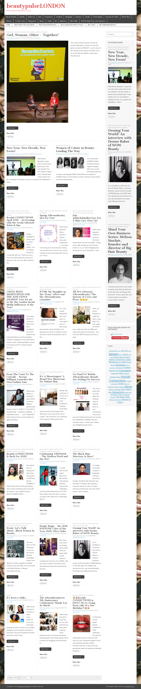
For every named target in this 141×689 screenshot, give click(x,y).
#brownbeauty (113, 351)
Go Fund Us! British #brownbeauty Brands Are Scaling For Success (86, 377)
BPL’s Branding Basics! (107, 25)
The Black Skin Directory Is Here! (83, 455)
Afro (119, 351)
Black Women (11, 17)
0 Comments (37, 38)
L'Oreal (128, 381)
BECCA (121, 354)
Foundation (125, 370)
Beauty (22, 17)
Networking (97, 17)
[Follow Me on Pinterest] (120, 338)
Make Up (31, 17)
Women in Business (115, 400)
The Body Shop (123, 397)
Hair (39, 17)
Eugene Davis (119, 368)
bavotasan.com (129, 686)
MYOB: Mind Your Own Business (93, 21)
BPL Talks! (91, 25)
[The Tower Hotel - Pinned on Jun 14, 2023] (116, 334)
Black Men (126, 17)
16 (31, 678)
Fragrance (49, 17)
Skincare (63, 21)
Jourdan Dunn (115, 377)
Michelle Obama (119, 387)
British (124, 362)
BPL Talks (74, 21)
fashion (127, 368)
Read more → (12, 128)
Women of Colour (112, 17)
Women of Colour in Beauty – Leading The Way (76, 149)
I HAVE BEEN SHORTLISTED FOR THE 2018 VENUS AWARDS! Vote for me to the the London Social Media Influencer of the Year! (21, 299)
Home (8, 25)
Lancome (114, 384)
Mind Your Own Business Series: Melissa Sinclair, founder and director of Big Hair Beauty (120, 240)
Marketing (111, 387)
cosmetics (112, 368)
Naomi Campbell (114, 389)
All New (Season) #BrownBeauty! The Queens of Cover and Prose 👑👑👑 (85, 295)
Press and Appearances (48, 25)
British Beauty (16, 32)
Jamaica (126, 373)
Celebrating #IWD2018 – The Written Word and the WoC (54, 456)
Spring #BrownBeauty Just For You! (52, 216)
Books (87, 17)
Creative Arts (20, 21)
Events (18, 211)
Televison (61, 523)
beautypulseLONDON (36, 6)
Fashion (59, 17)
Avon (129, 351)
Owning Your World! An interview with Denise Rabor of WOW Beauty (86, 531)
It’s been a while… (17, 597)
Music (42, 21)
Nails (49, 21)
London (121, 384)
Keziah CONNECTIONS (63, 145)
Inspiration (10, 289)
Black (125, 355)
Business (79, 17)
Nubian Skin (128, 392)
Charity (9, 21)
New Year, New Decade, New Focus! (26, 149)
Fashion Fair (114, 371)
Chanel (128, 365)
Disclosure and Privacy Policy (72, 25)
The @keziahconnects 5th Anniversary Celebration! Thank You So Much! (53, 601)
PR (56, 21)
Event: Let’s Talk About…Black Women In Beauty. (20, 531)
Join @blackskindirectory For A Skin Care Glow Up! (87, 218)
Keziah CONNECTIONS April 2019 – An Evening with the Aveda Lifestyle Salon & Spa (20, 221)
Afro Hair (124, 351)
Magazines (32, 21)
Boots (119, 362)
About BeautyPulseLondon (24, 25)
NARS (123, 389)
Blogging (68, 17)
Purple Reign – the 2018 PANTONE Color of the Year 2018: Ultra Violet (53, 529)
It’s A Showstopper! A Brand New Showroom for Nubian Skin (52, 379)
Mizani (128, 386)
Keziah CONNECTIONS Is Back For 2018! (20, 455)
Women (33, 32)
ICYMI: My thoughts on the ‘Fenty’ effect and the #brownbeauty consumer (53, 295)
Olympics (113, 395)
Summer (113, 397)
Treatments (58, 211)
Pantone (120, 395)
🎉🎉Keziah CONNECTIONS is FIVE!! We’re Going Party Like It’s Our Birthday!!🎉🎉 (84, 602)
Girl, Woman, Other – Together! (33, 35)
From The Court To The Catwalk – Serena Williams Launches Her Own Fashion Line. (20, 378)
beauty (114, 354)
